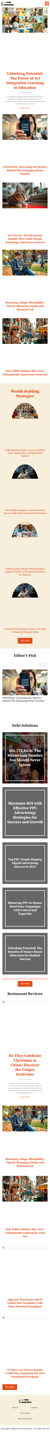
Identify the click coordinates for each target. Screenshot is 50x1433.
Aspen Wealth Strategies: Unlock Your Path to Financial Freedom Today (25, 630)
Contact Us (34, 1407)
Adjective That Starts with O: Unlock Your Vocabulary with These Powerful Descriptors (25, 1303)
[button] (47, 4)
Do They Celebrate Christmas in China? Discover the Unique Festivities (25, 1065)
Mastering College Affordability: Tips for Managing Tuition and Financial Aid (25, 306)
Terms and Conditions (25, 1419)
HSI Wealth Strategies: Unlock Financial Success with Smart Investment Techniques (25, 512)
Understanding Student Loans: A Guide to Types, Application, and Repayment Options (25, 453)
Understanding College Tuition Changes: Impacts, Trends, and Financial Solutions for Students (25, 571)
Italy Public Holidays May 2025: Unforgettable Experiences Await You (25, 372)
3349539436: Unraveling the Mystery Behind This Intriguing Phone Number (25, 170)
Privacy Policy (25, 1413)
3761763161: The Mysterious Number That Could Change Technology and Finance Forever (25, 239)
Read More (25, 108)
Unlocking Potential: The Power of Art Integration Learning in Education (25, 80)
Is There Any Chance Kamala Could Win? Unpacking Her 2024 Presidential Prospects (25, 1373)
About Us (15, 1407)
